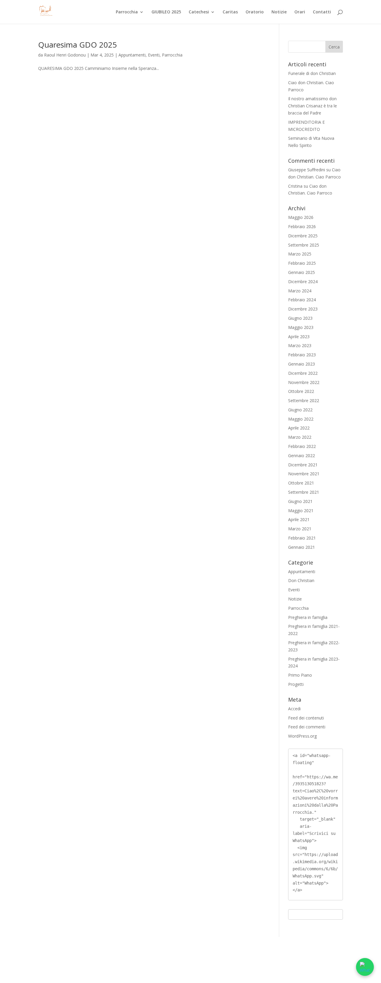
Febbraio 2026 (302, 226)
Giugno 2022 (300, 410)
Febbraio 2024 (302, 299)
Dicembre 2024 (303, 281)
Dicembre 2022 (303, 373)
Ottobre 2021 (301, 483)
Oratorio (255, 12)
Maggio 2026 (300, 217)
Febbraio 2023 (302, 355)
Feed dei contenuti (306, 718)
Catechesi (199, 12)
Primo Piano (300, 675)
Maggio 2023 (300, 327)
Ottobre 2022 (301, 391)
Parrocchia (127, 12)
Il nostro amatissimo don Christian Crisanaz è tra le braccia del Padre (312, 106)
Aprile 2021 (299, 519)
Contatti (322, 12)
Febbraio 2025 (302, 263)
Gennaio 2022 (301, 455)
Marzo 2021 (299, 529)
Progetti (296, 684)
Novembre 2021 (303, 473)
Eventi (154, 55)
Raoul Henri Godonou (65, 55)
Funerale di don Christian (312, 73)
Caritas (230, 12)
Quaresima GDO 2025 (77, 44)
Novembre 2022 (303, 382)
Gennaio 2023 (301, 364)
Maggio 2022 (300, 419)
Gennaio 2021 (301, 547)
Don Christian (301, 580)
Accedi (294, 708)
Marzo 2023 (299, 345)
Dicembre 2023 (303, 309)
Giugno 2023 (300, 318)
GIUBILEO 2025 (166, 12)
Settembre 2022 (303, 400)
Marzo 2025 (299, 254)
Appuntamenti (132, 55)
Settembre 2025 (303, 245)
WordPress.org (302, 736)
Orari (299, 12)
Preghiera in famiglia (307, 617)
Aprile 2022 (299, 428)
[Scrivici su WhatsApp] (365, 967)
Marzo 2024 (299, 291)
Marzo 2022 (299, 437)
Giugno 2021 (300, 501)
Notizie (279, 12)
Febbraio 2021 (302, 538)
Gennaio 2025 (301, 272)
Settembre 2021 (303, 492)
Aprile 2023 (299, 336)
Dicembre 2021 (303, 465)
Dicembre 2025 (303, 236)
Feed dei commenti (306, 727)
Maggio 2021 (300, 510)
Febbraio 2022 (302, 446)
